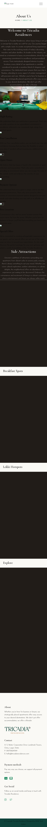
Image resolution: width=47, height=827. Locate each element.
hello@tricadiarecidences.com (17, 754)
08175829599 (11, 751)
